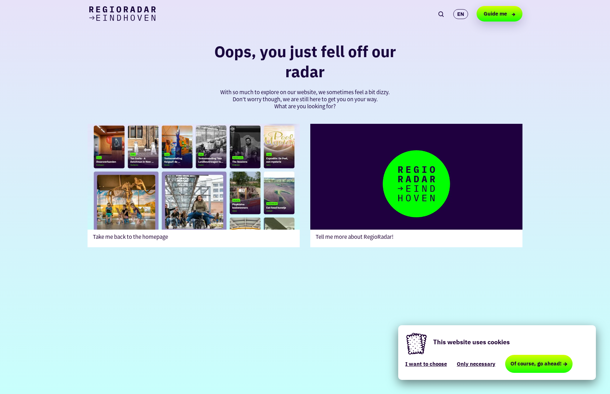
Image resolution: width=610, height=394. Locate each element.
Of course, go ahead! (536, 363)
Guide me (496, 13)
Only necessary (476, 363)
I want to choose (426, 363)
